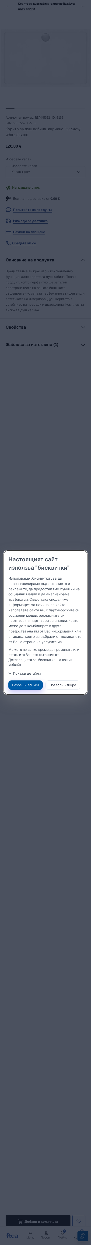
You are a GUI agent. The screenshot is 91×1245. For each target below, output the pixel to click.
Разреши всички (25, 685)
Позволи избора (62, 685)
